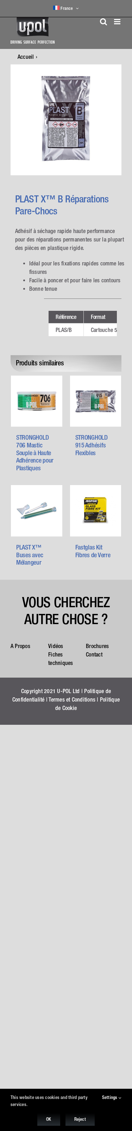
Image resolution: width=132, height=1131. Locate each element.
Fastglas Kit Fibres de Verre (93, 551)
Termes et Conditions (72, 699)
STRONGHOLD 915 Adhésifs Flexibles (91, 445)
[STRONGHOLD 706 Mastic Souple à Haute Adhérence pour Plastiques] (36, 401)
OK (48, 1119)
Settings (110, 1097)
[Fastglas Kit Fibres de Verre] (95, 510)
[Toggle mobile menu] (117, 21)
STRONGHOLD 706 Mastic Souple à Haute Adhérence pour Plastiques (35, 452)
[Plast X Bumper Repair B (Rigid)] (66, 119)
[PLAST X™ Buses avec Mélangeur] (36, 510)
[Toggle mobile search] (103, 21)
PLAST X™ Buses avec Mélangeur (29, 554)
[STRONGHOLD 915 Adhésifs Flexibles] (95, 401)
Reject (80, 1119)
